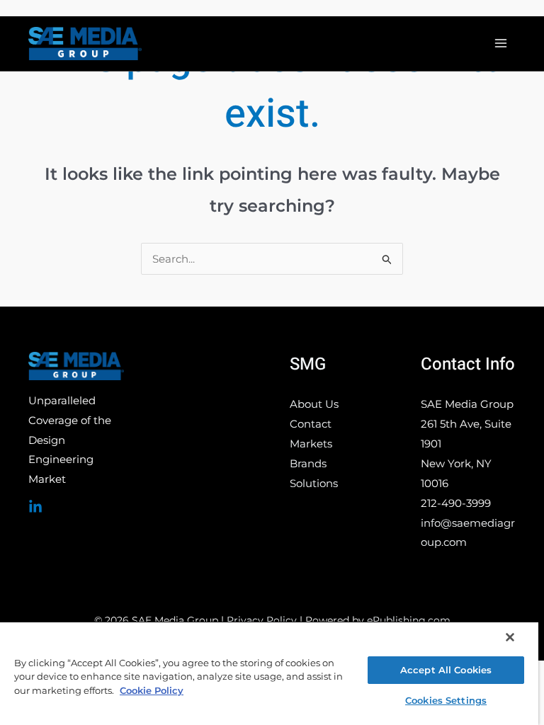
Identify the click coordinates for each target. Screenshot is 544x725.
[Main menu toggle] (501, 43)
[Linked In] (35, 507)
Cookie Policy (151, 690)
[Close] (510, 637)
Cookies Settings (446, 700)
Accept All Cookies (446, 669)
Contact (311, 423)
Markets (311, 443)
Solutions (314, 483)
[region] (269, 673)
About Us (314, 404)
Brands (308, 463)
